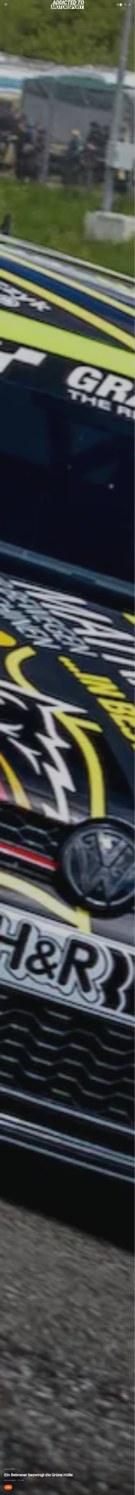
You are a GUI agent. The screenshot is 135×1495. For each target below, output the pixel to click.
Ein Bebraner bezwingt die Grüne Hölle (38, 1474)
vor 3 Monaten (10, 1480)
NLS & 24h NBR (9, 1469)
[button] (130, 5)
